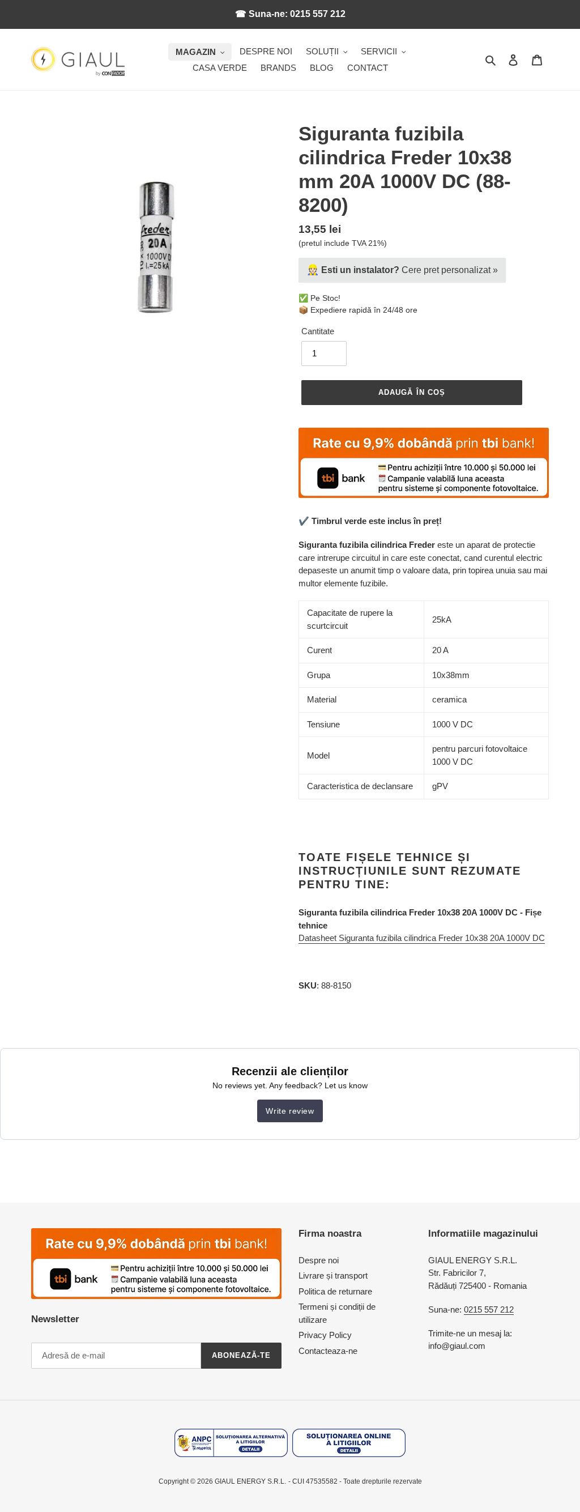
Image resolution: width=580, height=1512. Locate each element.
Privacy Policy (325, 1335)
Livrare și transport (333, 1275)
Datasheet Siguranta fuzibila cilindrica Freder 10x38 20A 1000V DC (421, 938)
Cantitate (317, 331)
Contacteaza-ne (327, 1351)
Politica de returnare (335, 1291)
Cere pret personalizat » (402, 269)
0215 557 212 (489, 1309)
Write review (290, 1110)
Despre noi (318, 1260)
